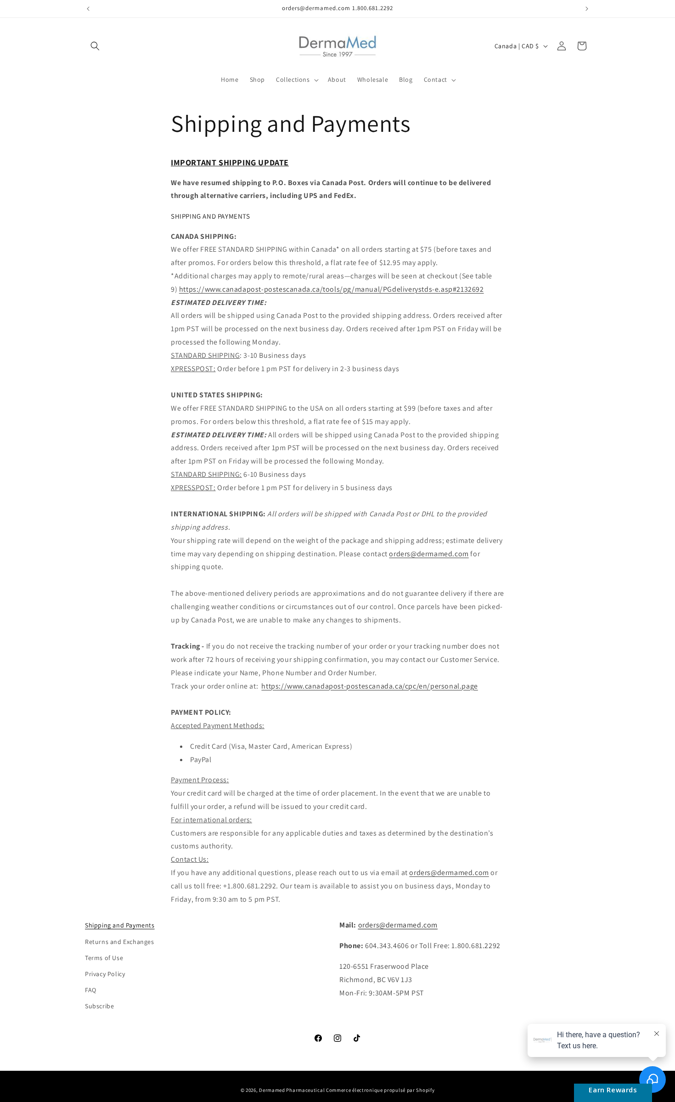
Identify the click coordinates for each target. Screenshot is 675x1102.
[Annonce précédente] (88, 8)
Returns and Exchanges (119, 942)
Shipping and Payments (120, 925)
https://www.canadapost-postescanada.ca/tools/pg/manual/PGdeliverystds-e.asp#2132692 (331, 289)
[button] (95, 46)
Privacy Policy (105, 974)
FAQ (90, 990)
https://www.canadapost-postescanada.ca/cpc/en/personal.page (369, 686)
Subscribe (99, 1006)
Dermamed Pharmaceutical (292, 1090)
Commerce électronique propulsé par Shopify (380, 1090)
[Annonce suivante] (587, 8)
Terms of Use (104, 958)
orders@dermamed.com (428, 554)
